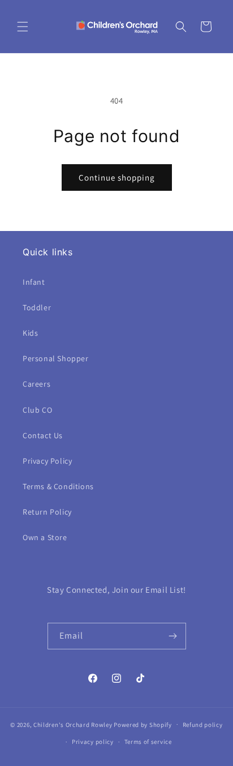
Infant (34, 282)
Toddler (37, 307)
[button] (22, 26)
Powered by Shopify (143, 724)
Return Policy (47, 512)
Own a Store (45, 537)
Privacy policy (93, 742)
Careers (36, 384)
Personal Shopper (56, 358)
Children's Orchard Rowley (73, 724)
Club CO (37, 410)
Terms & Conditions (58, 486)
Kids (30, 333)
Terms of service (148, 742)
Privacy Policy (47, 461)
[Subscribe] (173, 636)
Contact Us (43, 435)
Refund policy (203, 725)
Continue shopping (117, 177)
